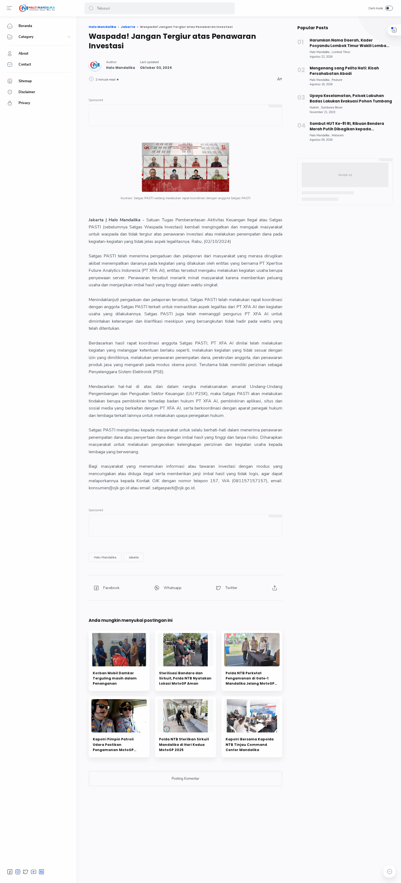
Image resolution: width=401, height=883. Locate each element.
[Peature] (337, 80)
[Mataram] (338, 135)
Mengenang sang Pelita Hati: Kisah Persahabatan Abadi (344, 71)
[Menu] (9, 8)
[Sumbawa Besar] (332, 107)
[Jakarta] (134, 557)
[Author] (120, 68)
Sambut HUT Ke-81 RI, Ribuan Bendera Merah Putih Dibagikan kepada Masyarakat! (347, 126)
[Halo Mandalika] (37, 8)
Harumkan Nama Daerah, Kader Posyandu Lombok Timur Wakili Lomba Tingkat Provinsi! (348, 43)
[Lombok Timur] (341, 52)
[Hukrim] (315, 107)
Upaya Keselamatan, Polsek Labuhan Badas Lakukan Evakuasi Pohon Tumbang (351, 98)
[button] (91, 8)
